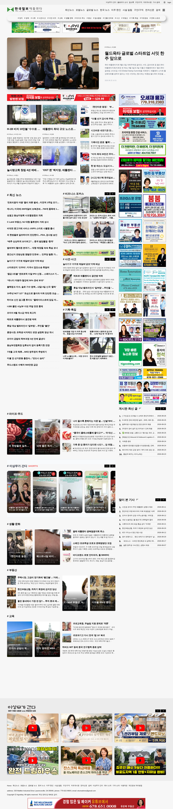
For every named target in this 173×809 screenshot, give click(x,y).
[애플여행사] (155, 373)
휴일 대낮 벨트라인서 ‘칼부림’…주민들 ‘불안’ (28, 326)
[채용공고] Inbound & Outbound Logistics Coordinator (139, 437)
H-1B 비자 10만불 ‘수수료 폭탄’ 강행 (28, 129)
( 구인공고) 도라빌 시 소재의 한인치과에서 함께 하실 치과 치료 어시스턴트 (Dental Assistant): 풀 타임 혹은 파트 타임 (139, 416)
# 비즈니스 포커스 (73, 193)
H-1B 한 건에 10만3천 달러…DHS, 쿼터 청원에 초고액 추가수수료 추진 (139, 420)
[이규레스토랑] (88, 100)
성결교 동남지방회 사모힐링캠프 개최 (25, 215)
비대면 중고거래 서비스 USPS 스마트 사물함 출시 (30, 228)
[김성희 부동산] (137, 27)
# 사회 (33, 18)
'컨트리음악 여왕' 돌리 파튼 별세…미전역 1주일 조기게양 (34, 202)
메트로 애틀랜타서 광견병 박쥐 (21, 319)
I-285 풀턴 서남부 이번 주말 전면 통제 (25, 306)
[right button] (112, 193)
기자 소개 (116, 785)
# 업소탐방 (97, 18)
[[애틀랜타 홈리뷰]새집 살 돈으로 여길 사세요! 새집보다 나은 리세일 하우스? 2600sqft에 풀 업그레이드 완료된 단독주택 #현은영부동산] (86, 760)
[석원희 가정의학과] (130, 373)
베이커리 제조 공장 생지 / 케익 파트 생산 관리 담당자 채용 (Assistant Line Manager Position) (139, 450)
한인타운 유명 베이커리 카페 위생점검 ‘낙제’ (138, 511)
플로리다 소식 (122, 2)
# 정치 (20, 18)
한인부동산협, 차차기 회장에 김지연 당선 (137, 528)
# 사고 (117, 18)
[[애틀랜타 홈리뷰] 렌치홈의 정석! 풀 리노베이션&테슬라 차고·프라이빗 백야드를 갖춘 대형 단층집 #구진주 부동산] (32, 760)
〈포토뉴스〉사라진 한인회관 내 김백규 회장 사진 (139, 541)
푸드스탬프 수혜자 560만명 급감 (22, 365)
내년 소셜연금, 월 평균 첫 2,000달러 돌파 (137, 520)
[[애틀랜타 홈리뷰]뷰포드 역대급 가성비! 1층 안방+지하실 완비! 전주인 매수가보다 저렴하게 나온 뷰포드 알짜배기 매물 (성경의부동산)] (140, 760)
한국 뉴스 (105, 10)
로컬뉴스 (80, 10)
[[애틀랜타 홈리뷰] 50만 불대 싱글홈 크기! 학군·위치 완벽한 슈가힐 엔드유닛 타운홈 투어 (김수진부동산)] (140, 728)
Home (9, 786)
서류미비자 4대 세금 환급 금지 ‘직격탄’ (136, 524)
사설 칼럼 (127, 10)
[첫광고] (36, 27)
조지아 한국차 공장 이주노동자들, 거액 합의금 (139, 515)
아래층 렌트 (126, 441)
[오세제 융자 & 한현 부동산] (142, 105)
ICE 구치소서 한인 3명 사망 (132, 532)
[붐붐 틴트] (154, 205)
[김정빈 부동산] (155, 386)
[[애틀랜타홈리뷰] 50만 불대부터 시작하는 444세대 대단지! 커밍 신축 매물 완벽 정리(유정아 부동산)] (86, 728)
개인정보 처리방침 (135, 785)
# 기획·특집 (134, 18)
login (169, 2)
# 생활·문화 (68, 18)
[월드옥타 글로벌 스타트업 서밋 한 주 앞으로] (53, 63)
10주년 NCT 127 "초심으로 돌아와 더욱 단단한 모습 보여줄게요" (38, 293)
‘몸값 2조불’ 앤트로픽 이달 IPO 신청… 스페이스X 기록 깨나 (35, 274)
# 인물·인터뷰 (108, 18)
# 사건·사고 (69, 259)
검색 (158, 10)
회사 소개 (107, 785)
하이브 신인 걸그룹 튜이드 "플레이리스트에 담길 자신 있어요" (36, 300)
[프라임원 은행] (130, 205)
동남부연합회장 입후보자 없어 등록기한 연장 (28, 345)
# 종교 (89, 18)
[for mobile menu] (164, 10)
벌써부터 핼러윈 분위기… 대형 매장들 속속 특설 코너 (32, 248)
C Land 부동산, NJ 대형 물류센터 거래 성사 (28, 222)
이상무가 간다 (111, 2)
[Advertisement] (61, 390)
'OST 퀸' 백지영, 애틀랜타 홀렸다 (62, 170)
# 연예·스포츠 (155, 18)
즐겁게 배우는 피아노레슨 (132, 454)
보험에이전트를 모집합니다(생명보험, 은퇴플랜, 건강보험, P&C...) (139, 445)
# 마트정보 (144, 18)
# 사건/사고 (41, 18)
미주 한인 (116, 10)
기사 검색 (156, 2)
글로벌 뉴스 (92, 10)
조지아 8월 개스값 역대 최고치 (21, 313)
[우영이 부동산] (142, 128)
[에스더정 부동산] (154, 305)
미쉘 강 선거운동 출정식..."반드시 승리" (26, 358)
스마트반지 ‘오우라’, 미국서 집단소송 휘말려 (28, 267)
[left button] (107, 193)
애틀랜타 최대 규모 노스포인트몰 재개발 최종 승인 (72, 129)
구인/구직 (138, 2)
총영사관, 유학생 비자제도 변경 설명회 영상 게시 (30, 332)
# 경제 (26, 18)
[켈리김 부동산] (154, 181)
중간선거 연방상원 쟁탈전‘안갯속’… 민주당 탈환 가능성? (34, 254)
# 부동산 (124, 18)
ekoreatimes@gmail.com (86, 791)
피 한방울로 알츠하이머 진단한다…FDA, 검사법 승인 (32, 235)
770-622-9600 (65, 791)
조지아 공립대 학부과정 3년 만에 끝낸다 (26, 339)
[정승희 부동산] (154, 329)
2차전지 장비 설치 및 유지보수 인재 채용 (137, 428)
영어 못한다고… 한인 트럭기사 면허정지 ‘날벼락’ (139, 537)
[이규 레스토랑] (86, 27)
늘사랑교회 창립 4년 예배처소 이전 (27, 170)
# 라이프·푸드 (80, 18)
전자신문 (149, 10)
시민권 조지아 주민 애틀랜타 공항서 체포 (137, 507)
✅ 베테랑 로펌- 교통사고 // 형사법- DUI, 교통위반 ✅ (139, 433)
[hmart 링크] (89, 255)
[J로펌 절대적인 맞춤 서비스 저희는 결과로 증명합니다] (130, 305)
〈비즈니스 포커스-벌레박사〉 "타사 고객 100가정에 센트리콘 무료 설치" (75, 242)
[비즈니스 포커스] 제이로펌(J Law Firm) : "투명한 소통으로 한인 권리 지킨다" (101, 242)
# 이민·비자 (52, 18)
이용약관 (124, 785)
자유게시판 (147, 2)
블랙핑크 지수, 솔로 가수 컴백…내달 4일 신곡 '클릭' (31, 287)
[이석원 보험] (142, 115)
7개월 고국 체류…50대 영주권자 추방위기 (27, 352)
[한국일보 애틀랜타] (24, 10)
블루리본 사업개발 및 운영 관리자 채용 (136, 424)
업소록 (131, 2)
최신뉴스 (69, 10)
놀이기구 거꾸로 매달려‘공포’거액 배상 (25, 261)
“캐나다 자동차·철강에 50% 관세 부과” (25, 280)
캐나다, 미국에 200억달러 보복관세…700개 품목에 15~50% (35, 209)
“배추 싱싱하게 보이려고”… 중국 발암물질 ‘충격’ (30, 241)
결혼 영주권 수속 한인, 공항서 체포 (136, 545)
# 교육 (60, 18)
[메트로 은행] (154, 230)
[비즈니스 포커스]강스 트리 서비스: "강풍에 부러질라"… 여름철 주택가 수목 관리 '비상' (102, 218)
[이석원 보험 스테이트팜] (34, 100)
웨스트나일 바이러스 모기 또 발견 (54, 556)
